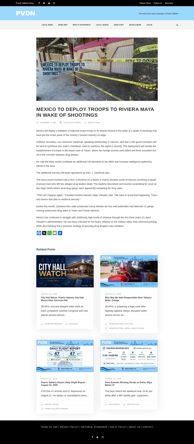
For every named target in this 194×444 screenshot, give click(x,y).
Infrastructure (116, 328)
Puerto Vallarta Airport (56, 409)
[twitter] (44, 3)
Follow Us (158, 3)
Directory (119, 25)
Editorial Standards (94, 427)
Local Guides (102, 25)
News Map (62, 25)
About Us (135, 427)
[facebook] (39, 3)
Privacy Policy (70, 427)
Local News (47, 25)
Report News (145, 3)
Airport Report (52, 404)
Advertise (169, 3)
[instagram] (54, 3)
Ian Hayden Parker (72, 123)
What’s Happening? (82, 25)
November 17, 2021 (48, 123)
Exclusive (73, 324)
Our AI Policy (118, 427)
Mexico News (135, 25)
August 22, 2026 (49, 294)
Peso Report (114, 404)
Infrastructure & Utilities (121, 324)
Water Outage (137, 328)
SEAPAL (127, 328)
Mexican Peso (133, 404)
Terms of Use (49, 427)
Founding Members (53, 324)
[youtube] (49, 3)
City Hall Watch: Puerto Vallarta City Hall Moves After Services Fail (62, 298)
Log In (149, 25)
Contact (148, 427)
